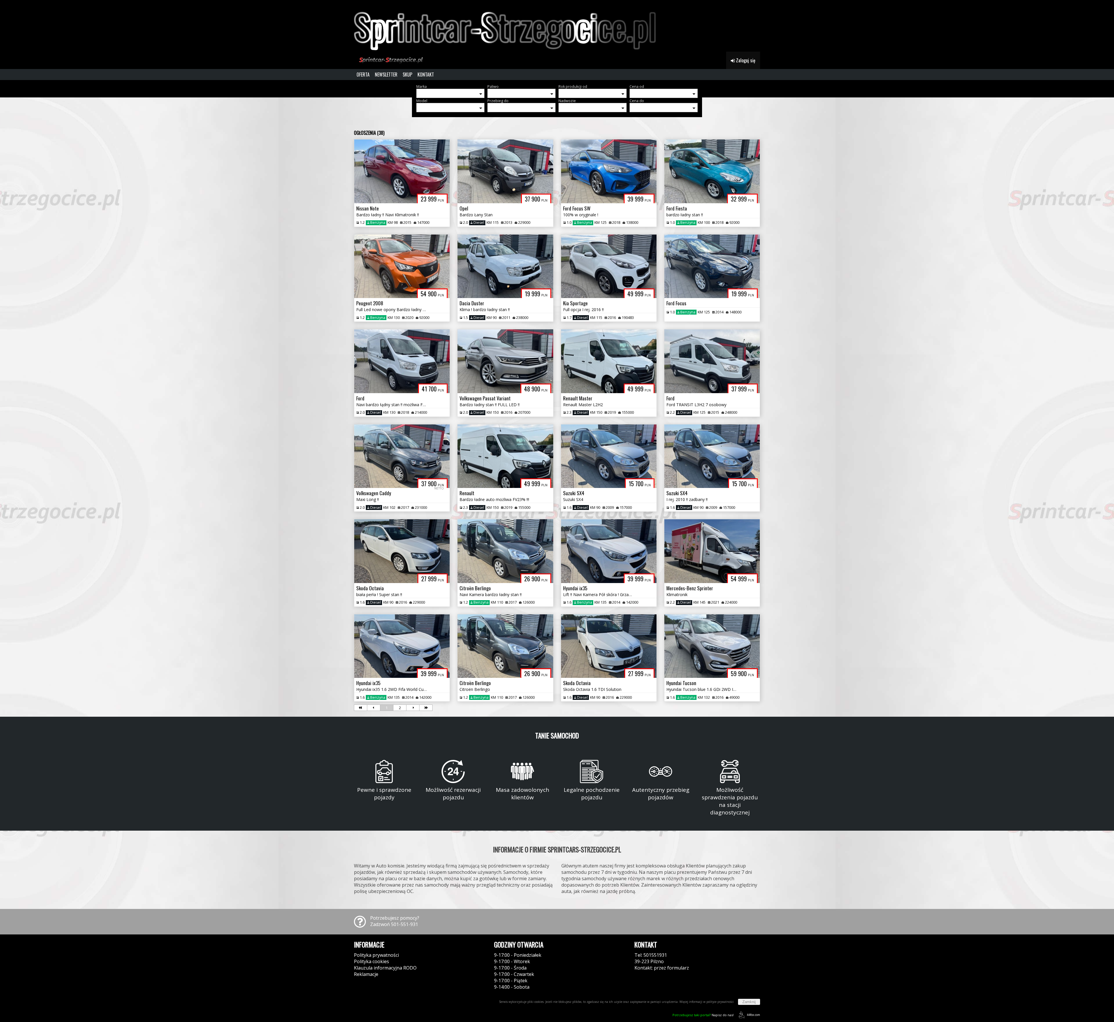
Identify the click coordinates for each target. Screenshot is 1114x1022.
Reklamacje (366, 974)
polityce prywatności (720, 1002)
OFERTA (363, 74)
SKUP (407, 74)
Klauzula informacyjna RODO (385, 968)
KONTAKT (425, 74)
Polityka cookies (371, 961)
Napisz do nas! (703, 1015)
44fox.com (753, 1015)
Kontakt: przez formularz (661, 968)
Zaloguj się (745, 60)
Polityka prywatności (376, 955)
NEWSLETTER (386, 74)
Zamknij (749, 1002)
